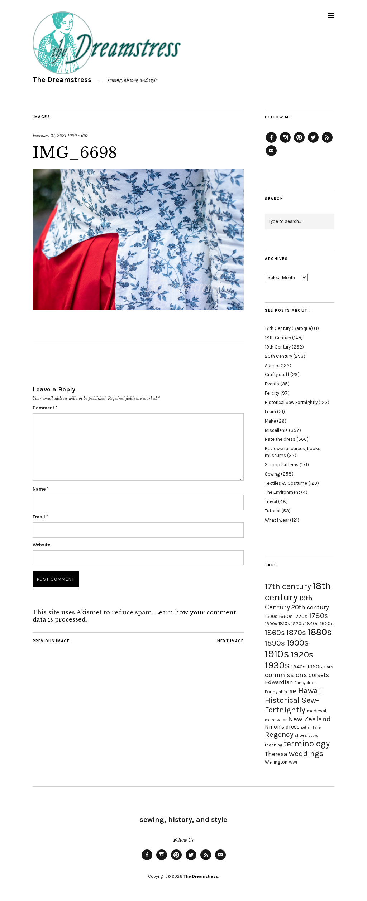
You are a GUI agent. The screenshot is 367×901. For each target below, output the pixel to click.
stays (313, 735)
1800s (271, 624)
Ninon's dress (282, 727)
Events (272, 383)
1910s (277, 654)
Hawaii (310, 690)
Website (41, 544)
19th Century (278, 347)
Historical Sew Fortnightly (291, 402)
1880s (320, 632)
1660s (286, 616)
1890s (275, 643)
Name (40, 489)
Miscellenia (276, 430)
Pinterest (299, 142)
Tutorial (272, 510)
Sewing (272, 474)
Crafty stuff (277, 374)
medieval (316, 711)
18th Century (278, 337)
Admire (272, 365)
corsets (319, 674)
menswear (276, 719)
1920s (302, 654)
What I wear (277, 520)
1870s (296, 632)
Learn (270, 411)
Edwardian (279, 682)
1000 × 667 (77, 135)
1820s (297, 623)
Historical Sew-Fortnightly (292, 705)
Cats (328, 666)
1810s (284, 623)
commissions (286, 675)
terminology (306, 744)
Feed (327, 142)
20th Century (278, 356)
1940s (298, 666)
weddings (306, 753)
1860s (275, 632)
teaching (273, 744)
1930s (277, 665)
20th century (310, 607)
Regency (279, 734)
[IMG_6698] (138, 307)
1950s (314, 666)
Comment (45, 407)
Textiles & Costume (286, 483)
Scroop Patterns (282, 464)
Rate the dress (280, 439)
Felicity (272, 393)
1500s (271, 616)
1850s (327, 623)
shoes (301, 735)
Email (40, 517)
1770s (301, 616)
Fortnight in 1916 (281, 691)
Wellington (276, 762)
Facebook (271, 142)
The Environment (282, 492)
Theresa (276, 754)
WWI (293, 762)
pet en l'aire (311, 727)
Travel (271, 501)
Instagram (285, 142)
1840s (312, 623)
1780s (318, 615)
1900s (297, 643)
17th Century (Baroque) (289, 328)
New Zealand (309, 719)
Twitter (313, 142)
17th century (288, 586)
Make (270, 421)
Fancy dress (305, 683)
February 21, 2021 (49, 135)
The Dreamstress (62, 80)
